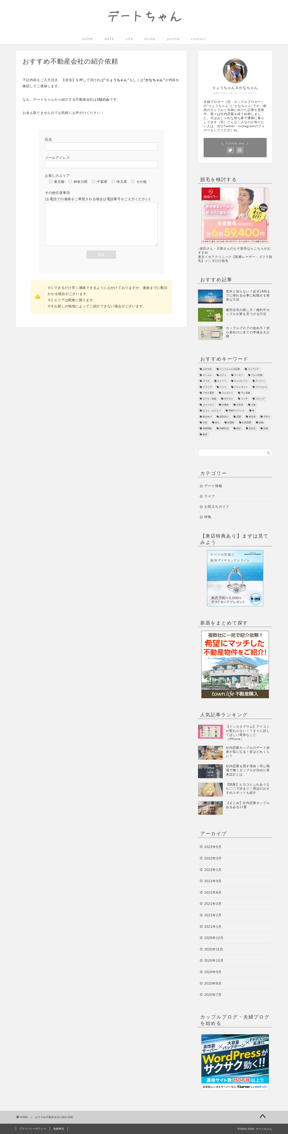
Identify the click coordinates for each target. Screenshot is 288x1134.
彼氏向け (224, 416)
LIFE (129, 39)
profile (173, 39)
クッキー (238, 375)
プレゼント (227, 393)
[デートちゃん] (144, 29)
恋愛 (238, 416)
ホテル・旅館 (209, 399)
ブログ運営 (208, 393)
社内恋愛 (246, 422)
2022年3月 (213, 858)
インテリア (253, 369)
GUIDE (150, 39)
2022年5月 (213, 847)
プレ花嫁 (245, 393)
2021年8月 (213, 892)
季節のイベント (236, 411)
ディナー (260, 381)
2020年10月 (214, 960)
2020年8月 (213, 983)
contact (198, 39)
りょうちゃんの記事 (230, 369)
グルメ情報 (256, 375)
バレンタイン (241, 387)
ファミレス (261, 387)
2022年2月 (213, 870)
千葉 (253, 404)
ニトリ (223, 387)
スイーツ (221, 381)
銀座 (205, 434)
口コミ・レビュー (212, 411)
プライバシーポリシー (32, 1128)
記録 (265, 428)
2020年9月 (213, 972)
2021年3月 (213, 904)
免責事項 (58, 1128)
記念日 (252, 428)
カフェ (223, 375)
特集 (208, 517)
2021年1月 (213, 926)
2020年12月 (214, 938)
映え (217, 422)
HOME (87, 39)
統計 (238, 428)
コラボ (206, 381)
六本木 (239, 404)
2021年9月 (213, 881)
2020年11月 (213, 949)
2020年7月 (213, 995)
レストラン (208, 404)
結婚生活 (224, 428)
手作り (266, 416)
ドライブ (207, 387)
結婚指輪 (207, 428)
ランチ (244, 399)
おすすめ (207, 369)
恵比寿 (252, 416)
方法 (205, 422)
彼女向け (207, 416)
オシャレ (207, 375)
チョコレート (241, 381)
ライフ (209, 496)
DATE (109, 39)
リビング (260, 399)
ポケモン (228, 399)
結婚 (261, 422)
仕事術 (225, 404)
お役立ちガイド (217, 506)
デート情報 (213, 486)
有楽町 (230, 422)
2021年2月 (213, 915)
